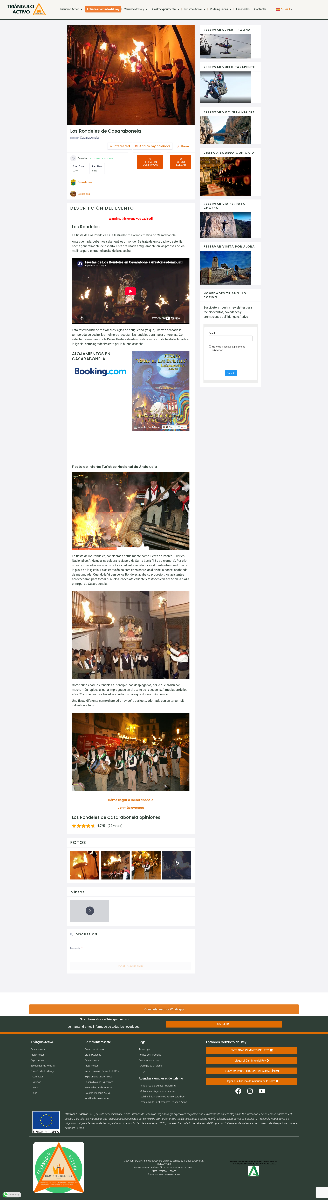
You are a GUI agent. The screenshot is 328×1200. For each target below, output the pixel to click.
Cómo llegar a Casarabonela (131, 800)
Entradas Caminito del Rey (103, 9)
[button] (150, 162)
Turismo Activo (193, 9)
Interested (121, 146)
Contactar (260, 9)
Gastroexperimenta (164, 9)
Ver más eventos (131, 807)
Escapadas (242, 9)
